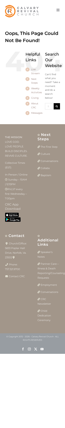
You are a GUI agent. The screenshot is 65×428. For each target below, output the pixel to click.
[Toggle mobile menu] (58, 10)
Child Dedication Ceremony (44, 315)
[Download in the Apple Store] (12, 215)
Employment (49, 284)
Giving (35, 97)
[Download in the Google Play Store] (13, 220)
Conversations (49, 161)
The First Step (49, 146)
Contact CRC (17, 276)
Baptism (46, 175)
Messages (36, 112)
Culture (45, 153)
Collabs (45, 168)
